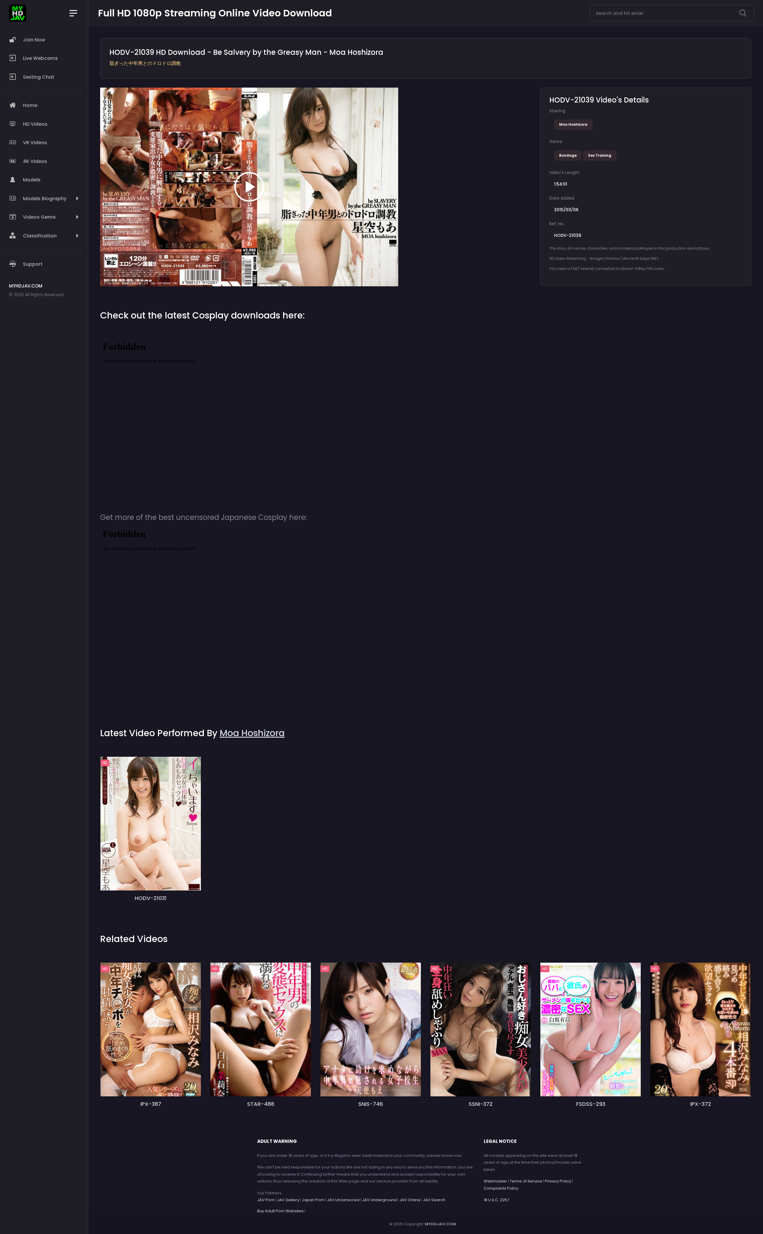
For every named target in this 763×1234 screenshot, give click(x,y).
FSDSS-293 (590, 1104)
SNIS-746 (370, 1104)
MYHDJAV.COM (440, 1224)
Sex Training (599, 155)
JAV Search (434, 1200)
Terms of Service (526, 1181)
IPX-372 (700, 1104)
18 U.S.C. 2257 (496, 1200)
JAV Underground (379, 1200)
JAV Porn (266, 1200)
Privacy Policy (558, 1181)
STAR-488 (260, 1104)
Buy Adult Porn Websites (280, 1211)
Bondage (568, 155)
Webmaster (495, 1181)
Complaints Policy (501, 1188)
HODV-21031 (151, 898)
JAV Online (409, 1200)
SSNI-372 (481, 1104)
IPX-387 (150, 1104)
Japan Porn (313, 1200)
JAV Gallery (288, 1200)
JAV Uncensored (343, 1200)
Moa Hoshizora (573, 124)
